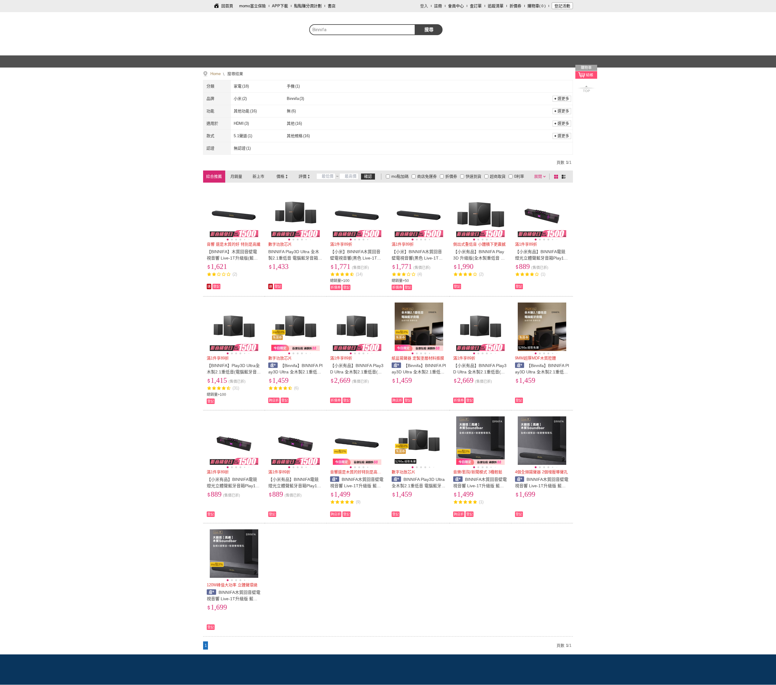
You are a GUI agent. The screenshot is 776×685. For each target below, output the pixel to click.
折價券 (515, 6)
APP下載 (280, 6)
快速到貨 (473, 176)
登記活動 (562, 6)
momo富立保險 (252, 6)
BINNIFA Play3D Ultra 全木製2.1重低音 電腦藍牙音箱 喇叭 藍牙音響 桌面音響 (293, 258)
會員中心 (456, 6)
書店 (332, 6)
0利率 (519, 176)
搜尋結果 (234, 73)
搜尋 (428, 29)
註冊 (438, 6)
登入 (424, 6)
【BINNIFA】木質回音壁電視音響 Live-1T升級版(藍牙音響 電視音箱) (232, 258)
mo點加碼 (400, 176)
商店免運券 (427, 176)
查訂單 (476, 6)
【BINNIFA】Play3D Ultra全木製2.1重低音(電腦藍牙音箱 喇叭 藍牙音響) (234, 372)
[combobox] (362, 29)
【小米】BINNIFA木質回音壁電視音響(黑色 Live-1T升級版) (355, 258)
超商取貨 (498, 176)
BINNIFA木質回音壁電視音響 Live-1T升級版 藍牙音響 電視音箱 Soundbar (357, 486)
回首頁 (227, 6)
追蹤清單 (495, 6)
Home (215, 73)
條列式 (565, 177)
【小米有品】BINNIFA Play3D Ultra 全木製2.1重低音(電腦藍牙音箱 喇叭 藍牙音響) (356, 372)
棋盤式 (557, 177)
